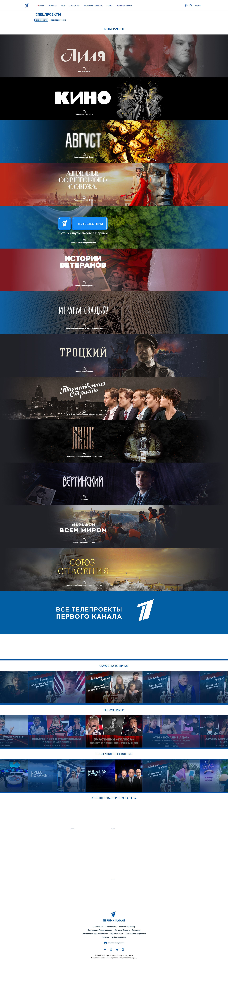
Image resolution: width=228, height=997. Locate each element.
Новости (53, 5)
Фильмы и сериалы (93, 5)
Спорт (109, 5)
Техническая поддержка (136, 933)
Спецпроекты (41, 20)
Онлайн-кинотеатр (127, 926)
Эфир (41, 5)
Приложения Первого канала (100, 930)
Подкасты (74, 5)
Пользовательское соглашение (95, 933)
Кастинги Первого (122, 930)
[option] (57, 687)
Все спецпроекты (58, 20)
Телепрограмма (124, 5)
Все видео (136, 930)
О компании (98, 926)
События (105, 937)
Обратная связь (116, 933)
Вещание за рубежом (116, 943)
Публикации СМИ (119, 937)
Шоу (63, 5)
